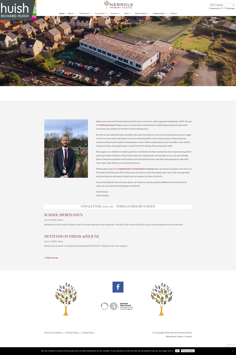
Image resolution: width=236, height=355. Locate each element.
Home (61, 13)
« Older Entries (51, 257)
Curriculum (100, 13)
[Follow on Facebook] (118, 287)
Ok (177, 351)
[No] (232, 351)
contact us (165, 182)
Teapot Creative (184, 336)
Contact (173, 13)
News (126, 13)
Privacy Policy (72, 332)
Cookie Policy (87, 332)
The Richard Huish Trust (109, 125)
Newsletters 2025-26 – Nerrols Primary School (118, 206)
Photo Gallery (141, 13)
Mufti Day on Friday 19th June (71, 236)
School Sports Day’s (63, 214)
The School (84, 13)
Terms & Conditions (53, 332)
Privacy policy (188, 351)
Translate (230, 8)
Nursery (114, 13)
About (70, 13)
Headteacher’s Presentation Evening (136, 168)
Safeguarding (158, 13)
